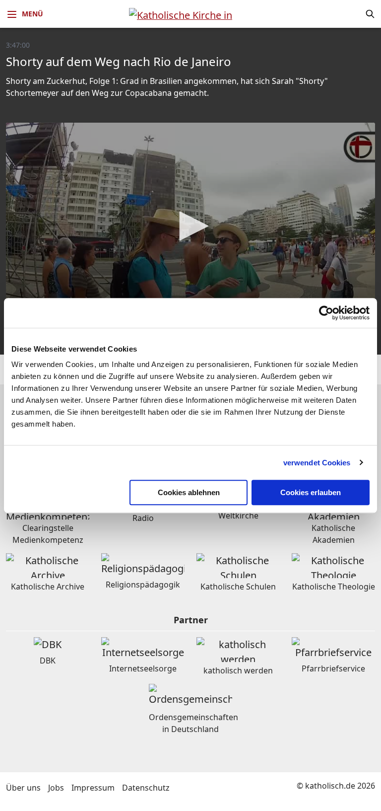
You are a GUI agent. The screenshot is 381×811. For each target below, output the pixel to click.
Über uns (23, 787)
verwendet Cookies (317, 462)
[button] (190, 226)
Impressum (93, 787)
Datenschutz (146, 787)
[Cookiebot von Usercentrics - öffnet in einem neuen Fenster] (326, 312)
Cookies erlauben (310, 492)
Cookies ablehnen (189, 492)
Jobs (56, 787)
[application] (190, 227)
